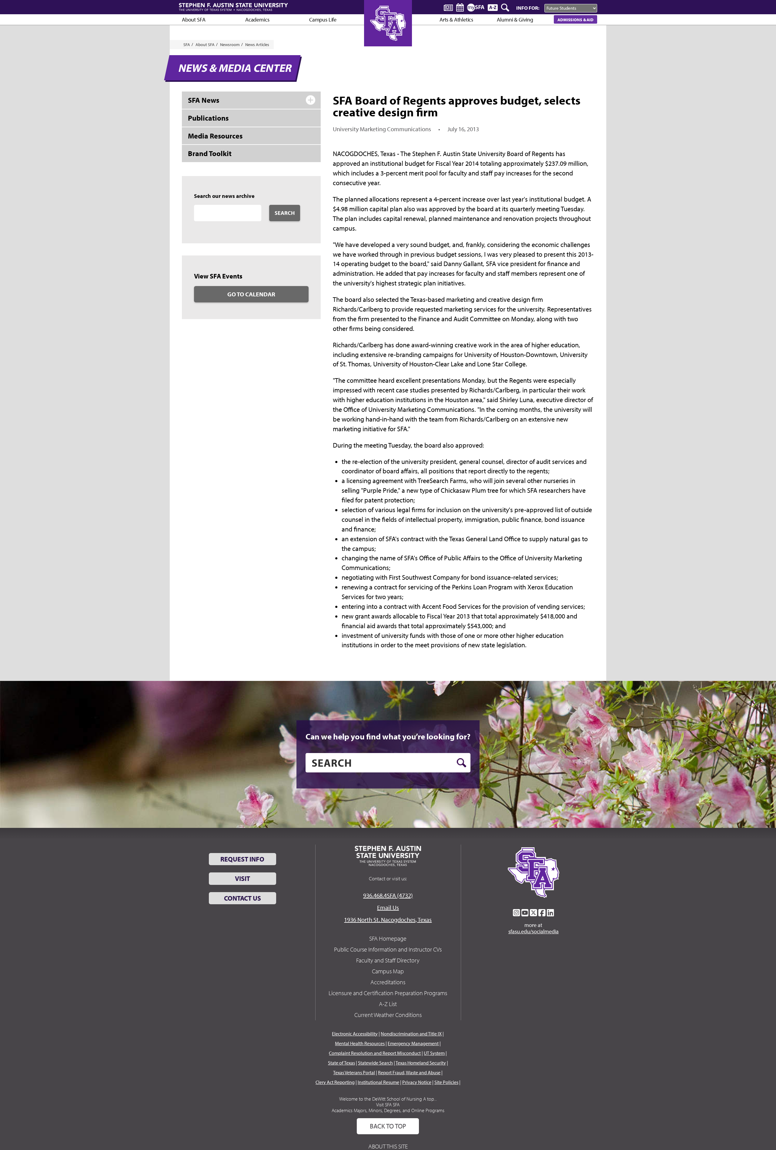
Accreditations (387, 982)
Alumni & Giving (515, 19)
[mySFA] (475, 7)
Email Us (388, 907)
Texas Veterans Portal (354, 1072)
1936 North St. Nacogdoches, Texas (388, 919)
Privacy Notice (416, 1082)
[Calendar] (460, 7)
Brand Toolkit (210, 153)
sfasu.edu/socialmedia (533, 931)
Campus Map (388, 971)
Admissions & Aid (575, 19)
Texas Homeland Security (421, 1063)
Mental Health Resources (360, 1043)
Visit (242, 878)
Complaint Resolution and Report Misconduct (375, 1053)
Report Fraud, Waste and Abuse (409, 1072)
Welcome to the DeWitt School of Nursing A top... (388, 1099)
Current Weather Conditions (388, 1014)
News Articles (257, 44)
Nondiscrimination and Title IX (411, 1034)
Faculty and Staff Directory (388, 960)
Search (285, 212)
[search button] (461, 762)
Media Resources (215, 135)
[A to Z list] (493, 7)
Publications (208, 117)
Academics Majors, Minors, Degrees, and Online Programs (388, 1110)
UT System (434, 1053)
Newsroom (230, 44)
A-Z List (388, 1004)
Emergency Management (413, 1043)
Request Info (242, 859)
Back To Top (388, 1126)
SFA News (203, 100)
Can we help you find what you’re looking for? (388, 736)
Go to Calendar (251, 294)
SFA (186, 44)
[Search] (505, 7)
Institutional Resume (378, 1082)
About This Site (388, 1146)
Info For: (527, 8)
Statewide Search (375, 1063)
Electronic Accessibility (355, 1034)
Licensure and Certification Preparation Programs (388, 993)
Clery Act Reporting (335, 1082)
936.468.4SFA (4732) (388, 895)
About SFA (193, 19)
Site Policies (446, 1082)
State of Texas (341, 1063)
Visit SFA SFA (388, 1105)
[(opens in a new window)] (516, 913)
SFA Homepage (387, 938)
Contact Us (242, 898)
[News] (448, 7)
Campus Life (322, 19)
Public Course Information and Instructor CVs (388, 949)
